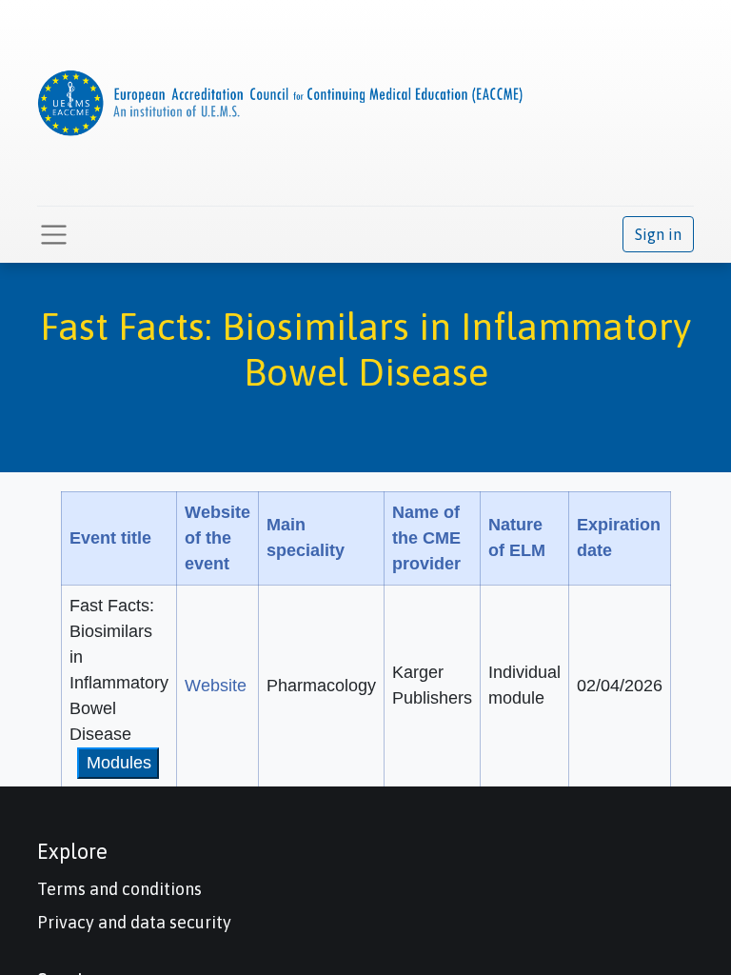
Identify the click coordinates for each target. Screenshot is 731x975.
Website (216, 685)
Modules (119, 762)
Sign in (658, 234)
